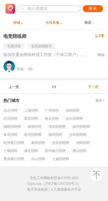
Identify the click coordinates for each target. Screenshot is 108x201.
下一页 (93, 87)
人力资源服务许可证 (65, 189)
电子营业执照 (37, 189)
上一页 (14, 87)
